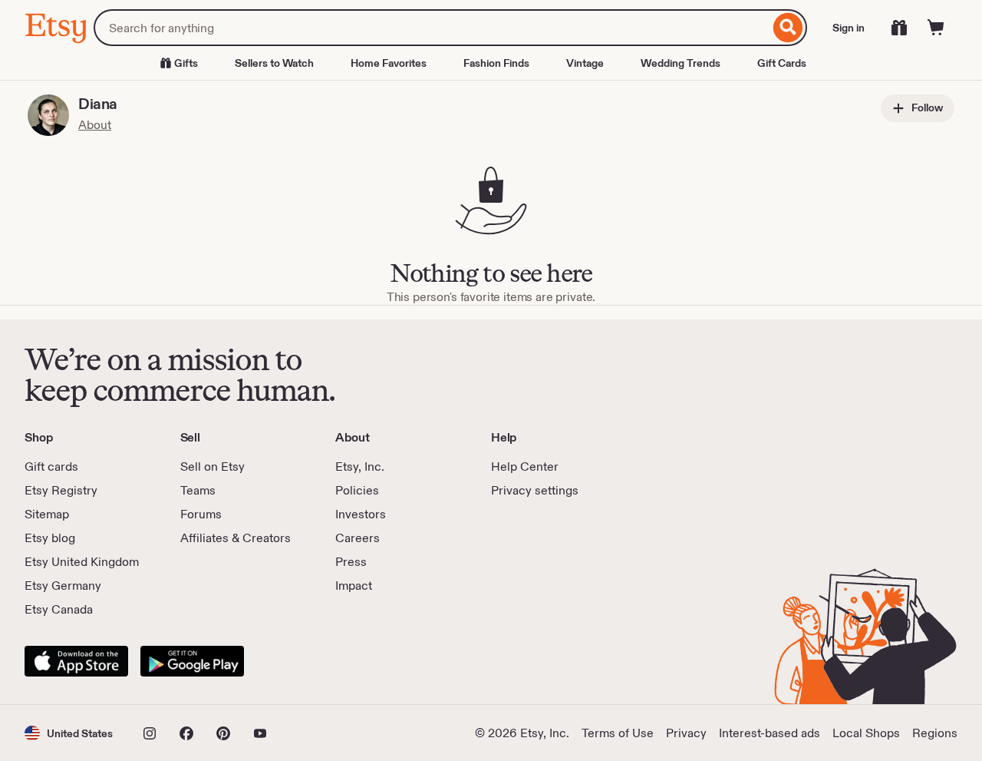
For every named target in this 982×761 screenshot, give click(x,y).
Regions (934, 733)
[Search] (788, 27)
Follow (926, 107)
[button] (68, 733)
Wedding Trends (680, 63)
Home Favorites (389, 63)
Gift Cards (781, 63)
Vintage (585, 63)
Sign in (848, 28)
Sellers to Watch (274, 63)
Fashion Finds (496, 63)
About (94, 124)
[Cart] (936, 27)
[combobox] (431, 27)
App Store (76, 661)
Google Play (192, 661)
